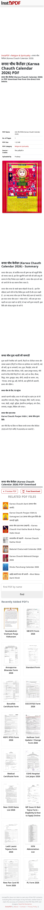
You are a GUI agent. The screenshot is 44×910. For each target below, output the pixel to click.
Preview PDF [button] (9, 491)
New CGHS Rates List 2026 (11, 808)
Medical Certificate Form (11, 775)
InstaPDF (5, 55)
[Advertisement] (22, 30)
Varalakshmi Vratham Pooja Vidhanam (11, 634)
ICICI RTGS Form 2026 (32, 705)
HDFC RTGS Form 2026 (11, 738)
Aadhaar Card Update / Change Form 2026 (33, 740)
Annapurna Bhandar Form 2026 (11, 670)
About (16, 907)
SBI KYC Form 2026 (33, 632)
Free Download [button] (31, 491)
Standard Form (33, 667)
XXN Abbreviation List (33, 849)
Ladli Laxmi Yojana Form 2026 (11, 849)
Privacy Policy (32, 907)
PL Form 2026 (33, 882)
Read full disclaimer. (25, 904)
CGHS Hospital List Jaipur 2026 (33, 775)
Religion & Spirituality (20, 55)
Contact (23, 907)
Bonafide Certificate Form (11, 705)
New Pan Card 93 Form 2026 (11, 884)
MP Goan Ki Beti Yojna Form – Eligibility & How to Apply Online (33, 811)
